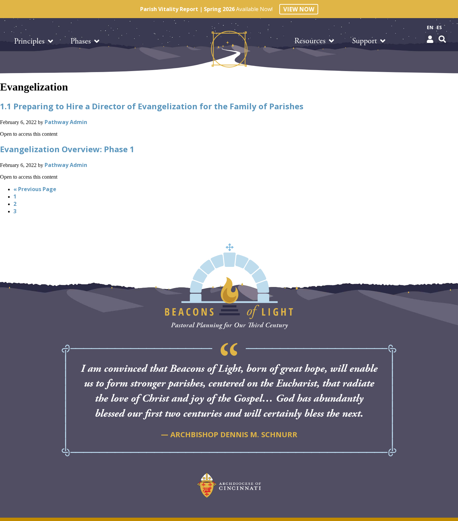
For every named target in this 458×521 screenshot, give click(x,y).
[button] (430, 39)
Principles (29, 41)
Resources (310, 41)
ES (439, 27)
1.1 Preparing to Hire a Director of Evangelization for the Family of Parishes (151, 106)
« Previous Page (34, 189)
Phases (80, 41)
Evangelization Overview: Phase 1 (67, 149)
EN (430, 27)
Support (364, 41)
